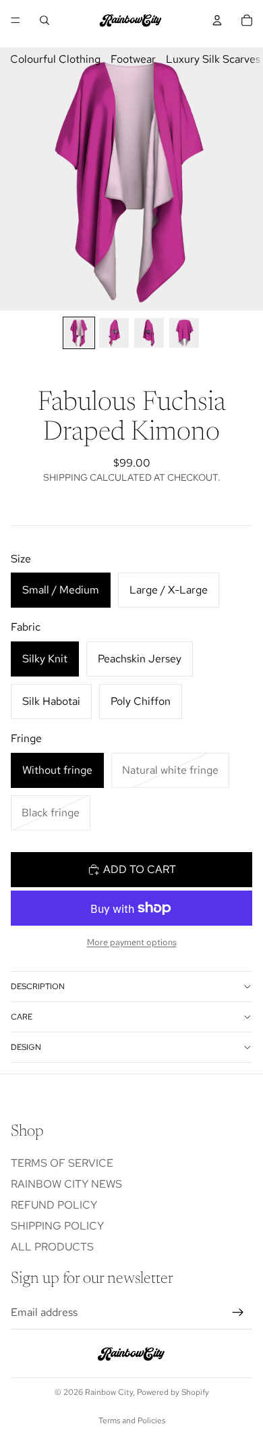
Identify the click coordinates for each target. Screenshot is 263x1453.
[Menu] (15, 20)
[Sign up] (238, 1312)
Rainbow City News (66, 1184)
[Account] (217, 20)
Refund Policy (54, 1205)
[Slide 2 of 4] (114, 333)
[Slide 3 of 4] (149, 333)
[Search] (44, 20)
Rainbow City (109, 1392)
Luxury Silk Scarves (213, 59)
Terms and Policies (131, 1420)
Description (38, 986)
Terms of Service (62, 1163)
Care (21, 1016)
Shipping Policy (57, 1226)
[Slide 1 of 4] (79, 333)
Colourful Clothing (55, 59)
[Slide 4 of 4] (184, 333)
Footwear (133, 59)
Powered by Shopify (173, 1392)
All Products (52, 1247)
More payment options (132, 942)
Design (26, 1047)
